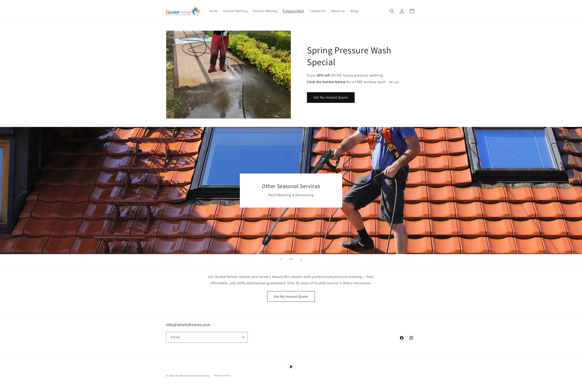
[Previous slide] (281, 259)
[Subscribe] (243, 337)
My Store (180, 375)
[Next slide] (301, 259)
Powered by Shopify (198, 375)
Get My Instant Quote (331, 97)
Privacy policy (222, 375)
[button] (392, 11)
